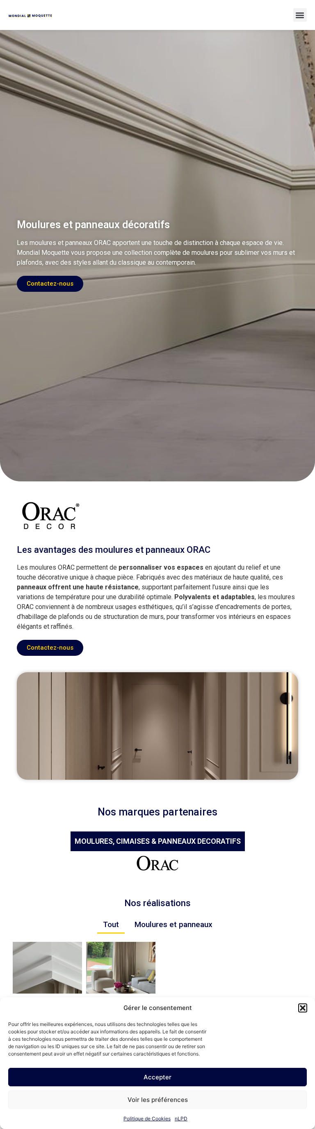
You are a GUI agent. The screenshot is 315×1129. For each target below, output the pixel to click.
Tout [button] (111, 924)
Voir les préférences (158, 1100)
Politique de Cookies (147, 1118)
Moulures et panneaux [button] (173, 924)
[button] (303, 1008)
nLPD (181, 1118)
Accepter (157, 1077)
